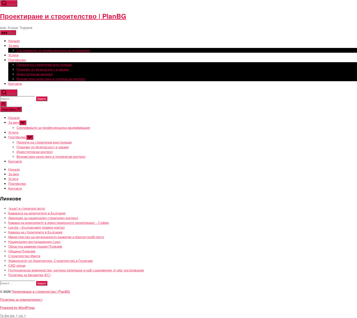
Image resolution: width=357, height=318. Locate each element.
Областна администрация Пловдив (35, 246)
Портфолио (17, 59)
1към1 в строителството (26, 208)
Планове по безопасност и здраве (43, 69)
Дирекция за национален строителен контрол (43, 218)
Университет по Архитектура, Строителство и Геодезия (50, 260)
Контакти (15, 83)
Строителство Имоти (24, 256)
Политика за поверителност (21, 299)
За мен (13, 45)
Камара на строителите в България (35, 232)
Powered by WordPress (17, 307)
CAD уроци (16, 265)
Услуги (13, 55)
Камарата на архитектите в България (36, 213)
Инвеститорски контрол (35, 74)
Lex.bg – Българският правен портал (36, 227)
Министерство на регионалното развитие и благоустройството (56, 237)
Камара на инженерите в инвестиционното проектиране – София (58, 222)
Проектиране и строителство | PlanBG (63, 16)
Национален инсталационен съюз (34, 241)
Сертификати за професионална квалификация (53, 50)
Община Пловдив (21, 251)
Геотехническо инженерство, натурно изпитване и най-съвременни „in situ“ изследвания (76, 270)
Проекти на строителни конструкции (44, 64)
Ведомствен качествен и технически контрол (51, 78)
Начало (14, 40)
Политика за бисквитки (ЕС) (29, 275)
